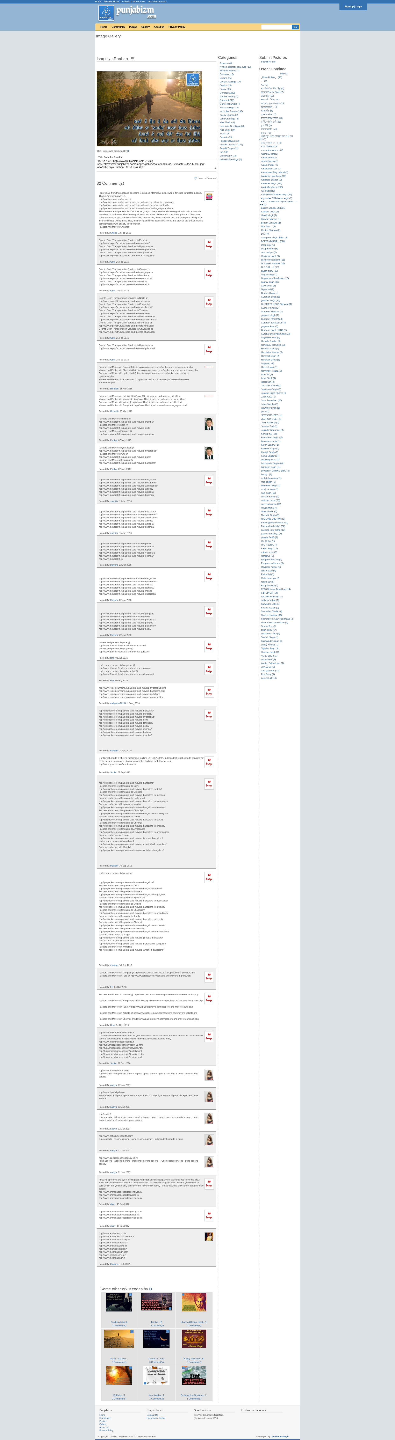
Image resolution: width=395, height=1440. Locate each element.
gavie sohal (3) (268, 285)
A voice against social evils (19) (235, 67)
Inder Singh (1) (268, 378)
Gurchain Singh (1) (270, 296)
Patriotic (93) (226, 137)
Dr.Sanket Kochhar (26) (273, 263)
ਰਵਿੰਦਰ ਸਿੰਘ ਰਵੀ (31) (271, 121)
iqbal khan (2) (268, 382)
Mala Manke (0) (227, 122)
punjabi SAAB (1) (269, 537)
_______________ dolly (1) (274, 73)
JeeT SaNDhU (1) (270, 422)
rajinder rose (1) (269, 552)
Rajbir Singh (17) (269, 548)
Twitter (162, 1418)
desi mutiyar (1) (269, 252)
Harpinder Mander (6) (272, 352)
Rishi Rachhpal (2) (270, 578)
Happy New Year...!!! (194, 1358)
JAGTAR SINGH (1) (271, 385)
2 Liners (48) (226, 63)
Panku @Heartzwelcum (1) (274, 522)
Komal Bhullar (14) (270, 456)
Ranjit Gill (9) (267, 556)
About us (159, 26)
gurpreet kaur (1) (269, 326)
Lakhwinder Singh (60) (272, 463)
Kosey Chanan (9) (229, 115)
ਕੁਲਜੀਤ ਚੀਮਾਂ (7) (268, 114)
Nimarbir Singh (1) (270, 515)
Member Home (111, 1)
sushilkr (114, 501)
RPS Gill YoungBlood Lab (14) (276, 589)
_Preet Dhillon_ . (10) (271, 77)
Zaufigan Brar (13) (270, 670)
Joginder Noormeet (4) (272, 430)
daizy (113, 1204)
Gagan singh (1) (269, 274)
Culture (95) (226, 78)
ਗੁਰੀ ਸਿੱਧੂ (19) (267, 96)
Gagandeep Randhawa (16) (275, 278)
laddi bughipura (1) (270, 459)
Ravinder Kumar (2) (271, 567)
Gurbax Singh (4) (269, 293)
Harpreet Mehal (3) (270, 359)
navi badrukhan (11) (271, 504)
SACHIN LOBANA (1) (272, 596)
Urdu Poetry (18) (228, 155)
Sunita (113, 772)
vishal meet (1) (268, 659)
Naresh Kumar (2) (270, 496)
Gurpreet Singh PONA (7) (274, 330)
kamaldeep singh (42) (272, 437)
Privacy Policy (176, 26)
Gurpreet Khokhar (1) (272, 311)
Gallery (145, 26)
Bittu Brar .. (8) (268, 226)
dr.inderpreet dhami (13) (273, 259)
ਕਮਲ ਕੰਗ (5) (267, 110)
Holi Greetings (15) (229, 107)
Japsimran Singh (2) (271, 389)
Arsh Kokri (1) (268, 191)
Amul (112, 262)
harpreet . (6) (267, 363)
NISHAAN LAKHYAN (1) (273, 519)
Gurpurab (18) (227, 100)
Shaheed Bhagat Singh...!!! (194, 1322)
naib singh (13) (268, 493)
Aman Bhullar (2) (269, 165)
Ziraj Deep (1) (268, 674)
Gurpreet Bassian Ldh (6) (274, 322)
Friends (126, 1)
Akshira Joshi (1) (269, 154)
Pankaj (113, 440)
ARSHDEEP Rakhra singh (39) (276, 194)
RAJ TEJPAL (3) (269, 544)
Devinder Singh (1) (270, 256)
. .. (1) (264, 81)
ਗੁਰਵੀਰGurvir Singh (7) (272, 92)
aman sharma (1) (269, 161)
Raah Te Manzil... (119, 1358)
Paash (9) (225, 133)
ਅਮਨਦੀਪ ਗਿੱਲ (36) (270, 99)
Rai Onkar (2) (268, 541)
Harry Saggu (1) (269, 367)
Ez (111, 987)
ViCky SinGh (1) (269, 656)
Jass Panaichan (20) (271, 400)
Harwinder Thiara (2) (271, 371)
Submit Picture (268, 61)
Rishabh (114, 388)
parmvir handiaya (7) (271, 533)
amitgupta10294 (118, 703)
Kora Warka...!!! (156, 1395)
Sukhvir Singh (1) (269, 637)
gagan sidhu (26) (269, 271)
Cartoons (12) (227, 74)
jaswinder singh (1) (270, 408)
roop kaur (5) (267, 581)
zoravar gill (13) (269, 678)
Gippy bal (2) (267, 289)
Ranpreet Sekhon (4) (271, 559)
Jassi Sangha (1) (269, 404)
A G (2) (264, 84)
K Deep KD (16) (269, 433)
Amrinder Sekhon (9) (271, 179)
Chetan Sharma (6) (270, 230)
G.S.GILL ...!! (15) (270, 267)
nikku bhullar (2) (269, 511)
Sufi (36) (224, 152)
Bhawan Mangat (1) (271, 219)
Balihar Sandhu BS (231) (273, 208)
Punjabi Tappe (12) (229, 148)
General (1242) (227, 93)
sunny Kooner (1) (270, 644)
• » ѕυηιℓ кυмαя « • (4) (272, 150)
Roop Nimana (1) (269, 585)
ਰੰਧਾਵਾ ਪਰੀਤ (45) (269, 129)
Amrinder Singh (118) (271, 183)
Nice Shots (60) (227, 130)
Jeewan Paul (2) (269, 426)
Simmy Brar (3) (268, 626)
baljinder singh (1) (270, 211)
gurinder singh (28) (270, 300)
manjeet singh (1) (269, 489)
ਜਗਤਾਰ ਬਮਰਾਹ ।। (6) (271, 142)
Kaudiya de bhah (119, 1322)
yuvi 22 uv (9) (268, 667)
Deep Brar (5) (268, 245)
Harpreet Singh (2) (270, 356)
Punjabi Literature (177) (231, 144)
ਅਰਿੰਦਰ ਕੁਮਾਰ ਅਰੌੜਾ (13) (273, 103)
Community (118, 26)
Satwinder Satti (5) (270, 604)
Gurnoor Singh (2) (270, 308)
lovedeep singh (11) (271, 467)
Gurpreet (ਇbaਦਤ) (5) (272, 319)
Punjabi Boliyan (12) (229, 141)
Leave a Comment (207, 178)
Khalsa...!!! (156, 1322)
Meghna (114, 1264)
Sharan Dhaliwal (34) (271, 615)
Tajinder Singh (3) (270, 648)
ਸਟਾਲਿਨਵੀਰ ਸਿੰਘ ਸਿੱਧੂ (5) (272, 88)
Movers (114, 565)
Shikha (113, 233)
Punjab (133, 26)
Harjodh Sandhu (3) (271, 341)
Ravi (112, 1025)
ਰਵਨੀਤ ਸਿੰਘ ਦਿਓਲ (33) (272, 118)
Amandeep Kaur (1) (271, 168)
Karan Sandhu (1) (270, 445)
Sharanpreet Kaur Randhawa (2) (277, 618)
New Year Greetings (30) (232, 126)
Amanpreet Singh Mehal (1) (274, 172)
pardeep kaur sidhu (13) (273, 530)
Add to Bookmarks (157, 1)
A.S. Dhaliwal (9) (269, 146)
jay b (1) (265, 411)
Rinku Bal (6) (267, 574)
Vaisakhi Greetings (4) (231, 159)
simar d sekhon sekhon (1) (274, 622)
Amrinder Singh (280, 1436)
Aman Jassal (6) (269, 157)
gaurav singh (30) (270, 282)
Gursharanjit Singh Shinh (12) (275, 333)
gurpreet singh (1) (270, 315)
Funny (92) (225, 89)
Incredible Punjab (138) (231, 111)
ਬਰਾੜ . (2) (266, 133)
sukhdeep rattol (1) (270, 633)
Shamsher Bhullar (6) (271, 611)
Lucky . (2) (266, 474)
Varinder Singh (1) (270, 652)
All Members (139, 1)
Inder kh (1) (267, 374)
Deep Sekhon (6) (269, 248)
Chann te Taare (156, 1358)
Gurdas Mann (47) (229, 96)
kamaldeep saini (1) (271, 441)
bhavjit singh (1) (269, 215)
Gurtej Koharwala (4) (230, 104)
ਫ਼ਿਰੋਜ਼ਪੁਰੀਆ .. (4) (269, 107)
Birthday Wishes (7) (229, 70)
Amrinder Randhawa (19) (273, 176)
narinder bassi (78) (270, 500)
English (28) (226, 85)
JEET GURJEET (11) (271, 415)
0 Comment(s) (119, 1325)
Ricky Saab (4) (268, 570)
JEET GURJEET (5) (271, 419)
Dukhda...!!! (119, 1395)
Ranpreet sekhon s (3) (272, 563)
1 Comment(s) (156, 1325)
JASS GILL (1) (268, 396)
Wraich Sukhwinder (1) (272, 663)
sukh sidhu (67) (269, 630)
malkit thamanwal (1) (271, 478)
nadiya (113, 1085)
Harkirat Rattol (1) (270, 348)
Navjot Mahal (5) (269, 507)
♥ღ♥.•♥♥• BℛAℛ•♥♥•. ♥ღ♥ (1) (276, 198)
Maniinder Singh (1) (270, 485)
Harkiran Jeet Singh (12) (273, 345)
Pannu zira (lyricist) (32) (273, 526)
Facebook (152, 1418)
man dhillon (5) (268, 482)
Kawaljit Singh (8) (269, 452)
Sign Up (349, 6)
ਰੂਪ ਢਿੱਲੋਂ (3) (266, 125)
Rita (112, 658)
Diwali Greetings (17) (230, 81)
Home (98, 1)
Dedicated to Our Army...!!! (194, 1395)
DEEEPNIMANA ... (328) (273, 241)
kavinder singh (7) (270, 448)
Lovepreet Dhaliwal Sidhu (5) (275, 470)
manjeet (114, 750)
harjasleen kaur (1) (270, 337)
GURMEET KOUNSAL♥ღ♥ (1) (276, 304)
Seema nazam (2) (270, 607)
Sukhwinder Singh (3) (271, 641)
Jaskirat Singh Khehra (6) (274, 393)
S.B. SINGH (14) (269, 593)
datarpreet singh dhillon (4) (274, 237)
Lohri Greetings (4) (229, 118)
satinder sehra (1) (270, 600)
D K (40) (265, 234)
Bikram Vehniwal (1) (271, 222)
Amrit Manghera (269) (272, 187)
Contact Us (152, 1415)
